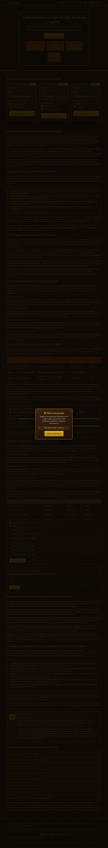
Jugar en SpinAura (54, 433)
